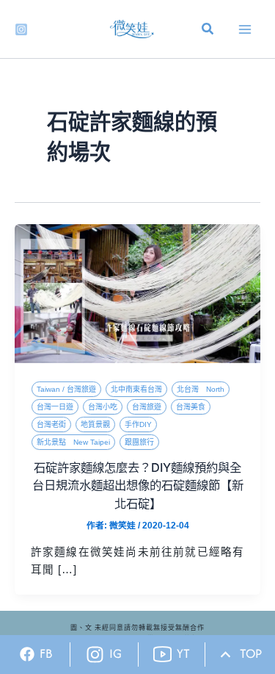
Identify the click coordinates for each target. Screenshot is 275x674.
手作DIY (138, 424)
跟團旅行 (139, 442)
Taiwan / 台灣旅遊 (66, 389)
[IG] (95, 654)
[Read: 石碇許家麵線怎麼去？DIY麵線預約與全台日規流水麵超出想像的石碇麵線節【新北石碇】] (137, 292)
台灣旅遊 (146, 407)
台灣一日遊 (55, 407)
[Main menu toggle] (245, 29)
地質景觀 (95, 424)
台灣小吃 (102, 407)
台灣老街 (51, 424)
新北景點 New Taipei (73, 442)
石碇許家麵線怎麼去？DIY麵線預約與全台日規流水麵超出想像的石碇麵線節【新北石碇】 (137, 485)
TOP (251, 653)
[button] (208, 31)
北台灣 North (200, 389)
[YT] (162, 654)
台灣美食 (190, 407)
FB (46, 653)
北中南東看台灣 (136, 389)
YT (183, 653)
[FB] (27, 654)
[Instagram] (21, 29)
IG (115, 653)
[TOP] (225, 654)
